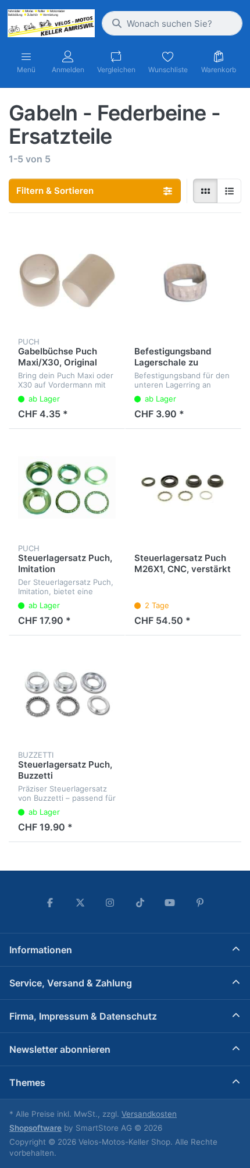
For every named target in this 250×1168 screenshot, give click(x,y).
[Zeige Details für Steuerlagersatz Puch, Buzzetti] (67, 694)
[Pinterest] (200, 902)
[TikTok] (140, 902)
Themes (27, 1082)
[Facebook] (50, 902)
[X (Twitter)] (80, 902)
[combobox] (172, 23)
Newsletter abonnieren (59, 1049)
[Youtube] (170, 902)
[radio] (205, 191)
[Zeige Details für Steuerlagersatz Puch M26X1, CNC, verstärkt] (183, 487)
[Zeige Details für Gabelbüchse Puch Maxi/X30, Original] (67, 280)
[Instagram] (110, 902)
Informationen (40, 950)
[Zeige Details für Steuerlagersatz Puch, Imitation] (67, 487)
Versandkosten (149, 1114)
